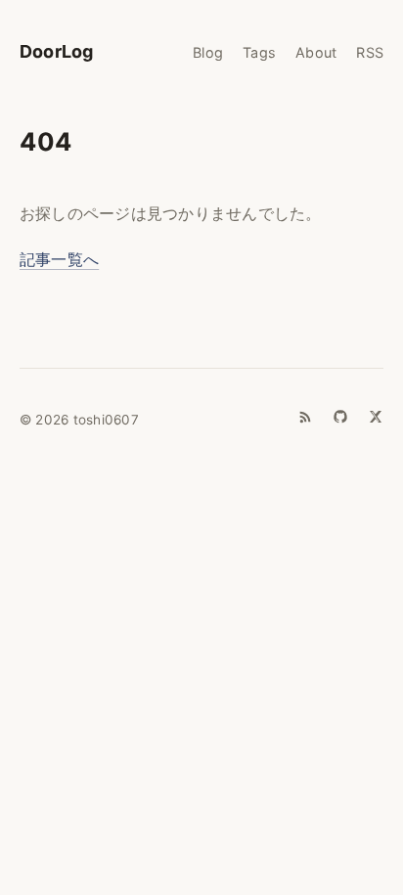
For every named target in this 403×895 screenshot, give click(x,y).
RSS (369, 52)
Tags (259, 52)
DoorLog (56, 51)
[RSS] (305, 417)
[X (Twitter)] (375, 417)
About (315, 52)
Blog (208, 52)
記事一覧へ (59, 259)
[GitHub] (340, 417)
